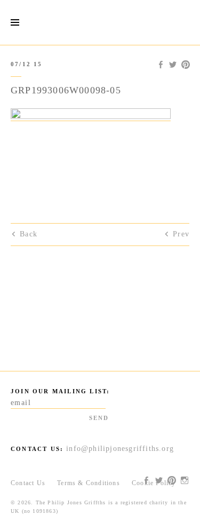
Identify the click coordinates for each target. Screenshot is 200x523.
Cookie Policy (154, 483)
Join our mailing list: (60, 391)
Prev (181, 234)
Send (99, 418)
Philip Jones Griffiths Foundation (100, 22)
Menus (14, 22)
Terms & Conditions (88, 483)
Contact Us (28, 483)
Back (28, 234)
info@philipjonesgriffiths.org (120, 449)
